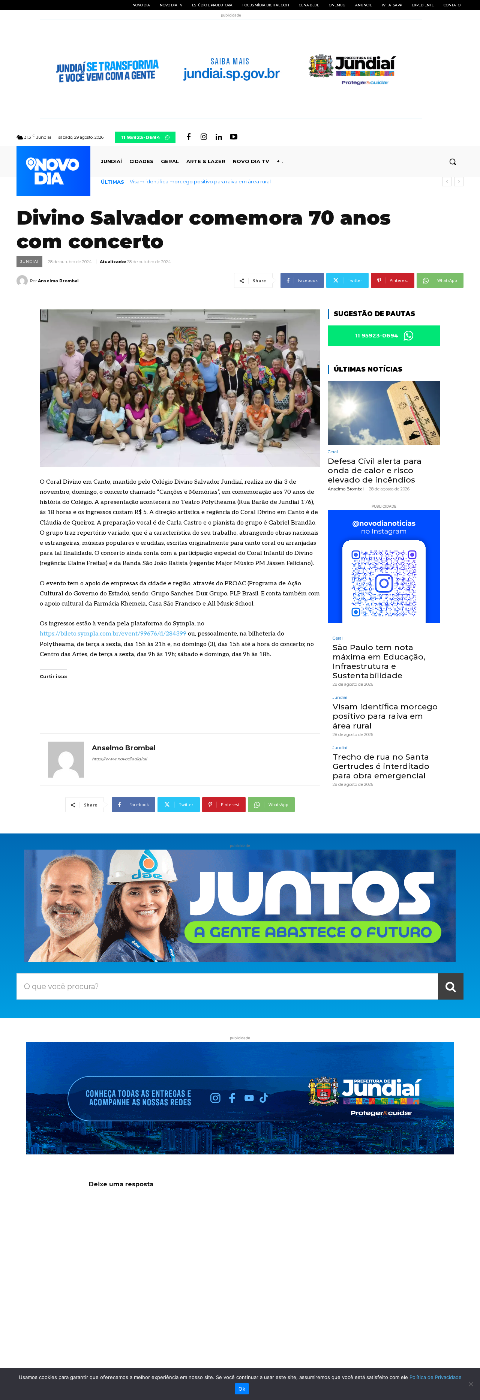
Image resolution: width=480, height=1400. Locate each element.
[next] (459, 181)
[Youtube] (233, 137)
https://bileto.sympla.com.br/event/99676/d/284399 (113, 633)
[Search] (451, 986)
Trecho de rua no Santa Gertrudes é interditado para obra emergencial (216, 181)
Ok (241, 1389)
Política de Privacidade (436, 1377)
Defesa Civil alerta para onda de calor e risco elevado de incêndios (375, 470)
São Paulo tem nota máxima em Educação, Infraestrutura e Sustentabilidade (379, 662)
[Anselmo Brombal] (23, 280)
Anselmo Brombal (58, 280)
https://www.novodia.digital (119, 758)
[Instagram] (203, 137)
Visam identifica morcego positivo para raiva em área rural (385, 716)
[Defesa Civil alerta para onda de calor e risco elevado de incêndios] (384, 413)
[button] (453, 161)
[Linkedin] (218, 137)
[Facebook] (188, 137)
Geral (333, 452)
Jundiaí (29, 261)
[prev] (447, 181)
